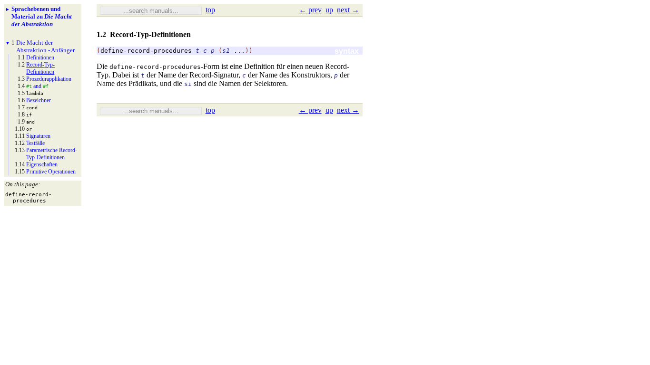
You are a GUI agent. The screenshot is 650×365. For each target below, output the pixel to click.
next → (348, 10)
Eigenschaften (42, 164)
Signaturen (38, 136)
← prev (310, 10)
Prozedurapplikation (48, 79)
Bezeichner (38, 100)
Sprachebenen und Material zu (41, 16)
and (37, 86)
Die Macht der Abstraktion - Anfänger (45, 46)
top (210, 10)
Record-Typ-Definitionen (40, 68)
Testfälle (35, 143)
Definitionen (40, 57)
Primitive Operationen (51, 171)
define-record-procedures (146, 50)
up (329, 10)
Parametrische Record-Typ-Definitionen (51, 154)
